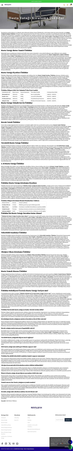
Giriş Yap (16, 417)
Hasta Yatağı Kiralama (6, 427)
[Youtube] (13, 444)
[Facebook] (2, 444)
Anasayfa (3, 417)
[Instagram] (6, 444)
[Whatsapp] (17, 444)
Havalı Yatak (4, 422)
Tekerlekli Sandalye (6, 425)
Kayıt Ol (16, 420)
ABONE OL (68, 420)
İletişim (29, 420)
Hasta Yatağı (4, 420)
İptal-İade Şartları (32, 431)
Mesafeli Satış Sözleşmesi (34, 429)
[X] (10, 444)
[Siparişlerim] (67, 5)
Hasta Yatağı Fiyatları (6, 430)
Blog (29, 417)
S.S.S (29, 422)
